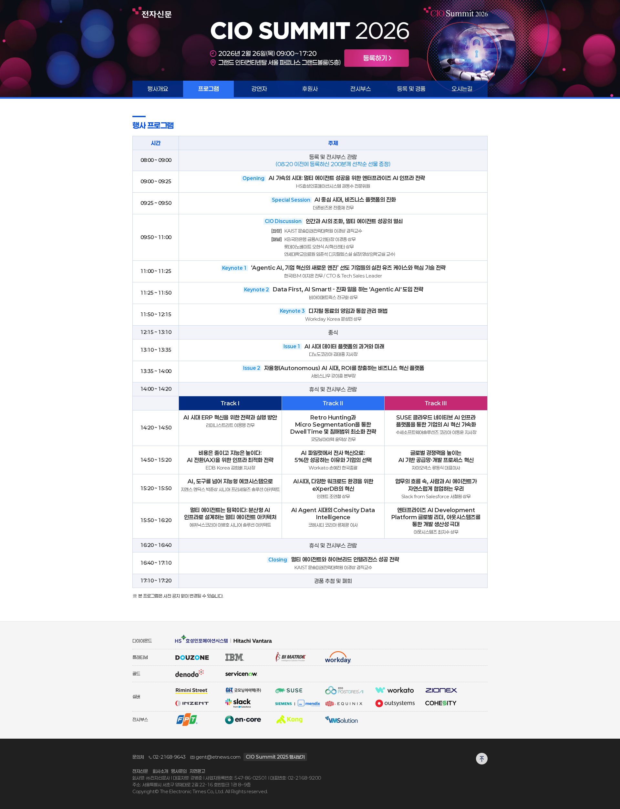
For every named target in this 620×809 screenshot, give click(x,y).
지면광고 (197, 771)
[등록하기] (376, 57)
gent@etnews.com (218, 757)
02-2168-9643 (169, 757)
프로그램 (208, 88)
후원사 (310, 88)
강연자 (259, 88)
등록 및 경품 (411, 88)
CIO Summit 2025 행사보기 (275, 757)
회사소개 (160, 771)
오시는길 (462, 88)
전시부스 (360, 88)
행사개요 (158, 88)
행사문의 (179, 771)
